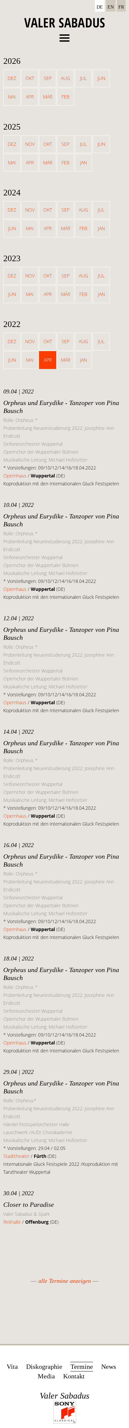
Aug (65, 78)
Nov (30, 144)
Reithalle (12, 1222)
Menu (64, 36)
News (108, 1366)
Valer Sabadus (64, 1396)
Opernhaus (14, 475)
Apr (30, 97)
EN (111, 7)
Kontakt (74, 1376)
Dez (12, 78)
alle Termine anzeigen (64, 1281)
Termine (81, 1366)
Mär (47, 97)
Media (46, 1376)
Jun (101, 78)
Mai (12, 97)
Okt (29, 78)
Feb (65, 97)
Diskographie (44, 1366)
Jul (83, 78)
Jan (83, 162)
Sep (48, 78)
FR (121, 7)
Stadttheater (16, 1156)
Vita (12, 1366)
